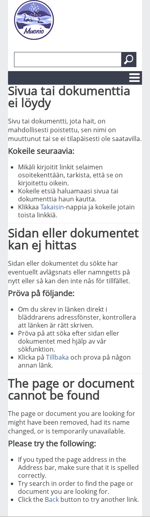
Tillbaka (57, 357)
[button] (128, 59)
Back (52, 499)
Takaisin (52, 207)
